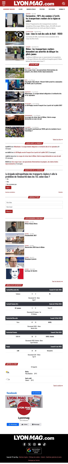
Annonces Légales (31, 9)
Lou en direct (28, 103)
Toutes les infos (57, 140)
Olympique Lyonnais (30, 259)
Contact (43, 457)
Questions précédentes (10, 192)
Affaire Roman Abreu (31, 223)
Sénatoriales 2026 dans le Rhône (35, 247)
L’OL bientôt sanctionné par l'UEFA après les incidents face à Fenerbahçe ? (43, 130)
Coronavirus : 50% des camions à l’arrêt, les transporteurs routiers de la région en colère (43, 18)
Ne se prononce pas (11, 184)
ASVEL (26, 80)
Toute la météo (57, 386)
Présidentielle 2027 (30, 235)
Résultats (61, 192)
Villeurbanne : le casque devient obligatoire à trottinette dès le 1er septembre (43, 94)
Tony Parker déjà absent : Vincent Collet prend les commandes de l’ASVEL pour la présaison (43, 82)
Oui (7, 179)
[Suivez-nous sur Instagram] (34, 445)
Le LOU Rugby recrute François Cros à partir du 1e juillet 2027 (43, 105)
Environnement (28, 115)
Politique (42, 9)
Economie (28, 13)
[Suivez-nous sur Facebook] (24, 409)
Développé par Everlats (34, 460)
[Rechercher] (63, 4)
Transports (28, 91)
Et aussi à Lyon (29, 31)
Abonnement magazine (9, 9)
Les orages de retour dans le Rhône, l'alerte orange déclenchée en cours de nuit (40, 118)
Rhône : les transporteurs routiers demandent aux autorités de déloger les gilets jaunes (42, 51)
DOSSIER (27, 222)
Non (7, 182)
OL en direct (28, 127)
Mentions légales (23, 457)
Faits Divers (52, 9)
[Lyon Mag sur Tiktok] (44, 445)
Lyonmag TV (62, 9)
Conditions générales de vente (53, 457)
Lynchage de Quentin (31, 271)
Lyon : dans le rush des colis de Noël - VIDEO (44, 33)
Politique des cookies (34, 457)
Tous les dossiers (56, 281)
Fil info (20, 9)
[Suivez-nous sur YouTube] (39, 445)
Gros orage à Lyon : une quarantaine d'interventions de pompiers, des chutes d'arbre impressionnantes (41, 71)
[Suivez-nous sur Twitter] (29, 445)
